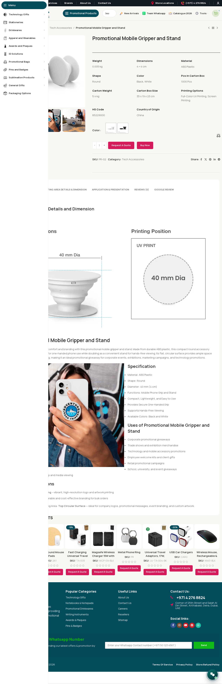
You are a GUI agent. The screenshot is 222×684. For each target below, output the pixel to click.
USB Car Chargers (181, 552)
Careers (123, 608)
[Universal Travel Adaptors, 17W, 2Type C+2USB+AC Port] (155, 536)
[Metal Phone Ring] (129, 536)
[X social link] (205, 159)
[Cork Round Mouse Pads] (51, 536)
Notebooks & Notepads (80, 603)
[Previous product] (209, 28)
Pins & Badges (74, 625)
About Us (123, 597)
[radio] (111, 128)
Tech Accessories (60, 28)
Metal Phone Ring (129, 552)
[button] (81, 120)
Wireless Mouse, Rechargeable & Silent (207, 555)
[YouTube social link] (185, 625)
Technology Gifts (76, 597)
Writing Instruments (77, 614)
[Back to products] (213, 28)
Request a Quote (121, 145)
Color (96, 130)
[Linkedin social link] (215, 159)
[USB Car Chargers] (181, 536)
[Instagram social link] (179, 625)
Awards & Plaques (76, 620)
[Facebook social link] (201, 159)
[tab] (64, 188)
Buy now (145, 145)
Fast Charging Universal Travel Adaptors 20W (77, 555)
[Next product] (217, 28)
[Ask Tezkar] (212, 674)
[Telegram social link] (219, 159)
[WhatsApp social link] (198, 625)
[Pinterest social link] (210, 159)
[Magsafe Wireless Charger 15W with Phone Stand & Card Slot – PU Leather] (103, 536)
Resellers (123, 614)
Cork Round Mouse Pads (51, 554)
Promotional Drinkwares (79, 608)
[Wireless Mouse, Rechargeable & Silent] (206, 536)
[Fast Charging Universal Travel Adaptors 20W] (77, 536)
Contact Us (124, 603)
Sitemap (123, 620)
